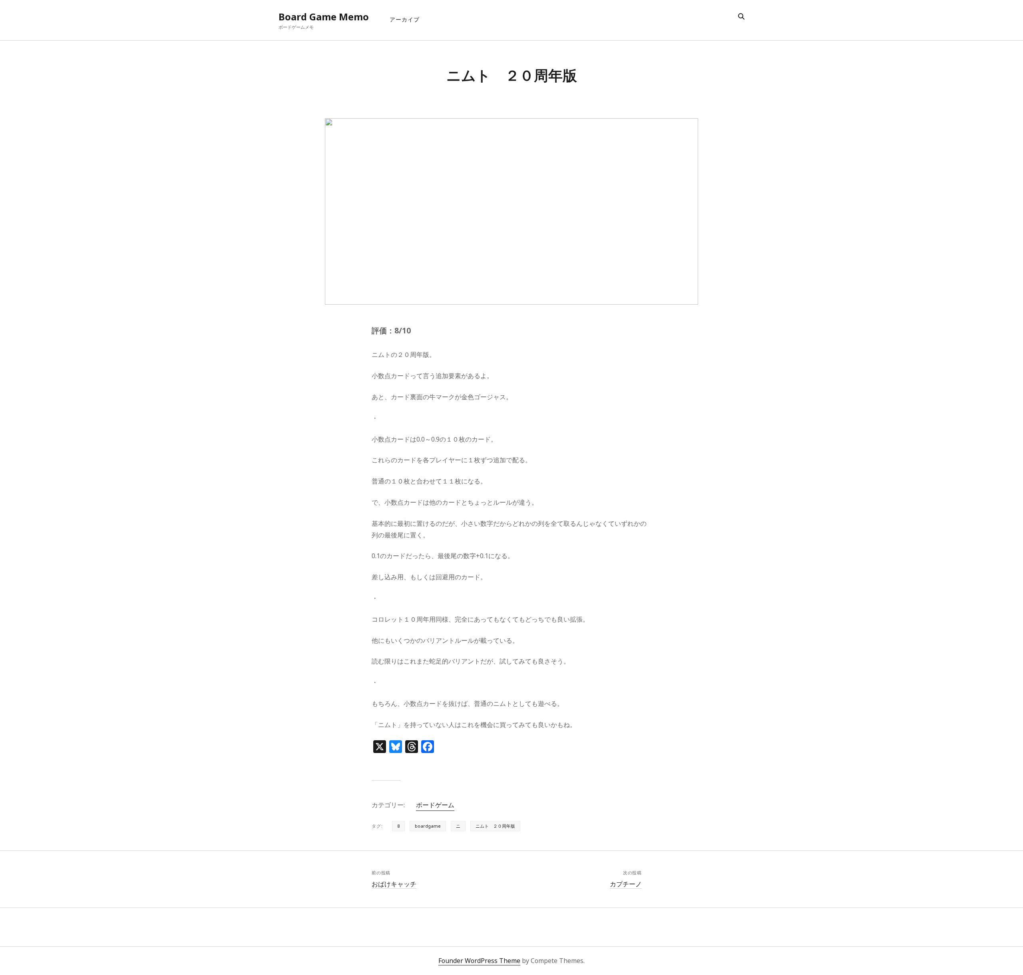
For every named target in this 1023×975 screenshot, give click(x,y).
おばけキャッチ (394, 884)
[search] (741, 17)
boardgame (428, 826)
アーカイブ (405, 19)
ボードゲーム (435, 805)
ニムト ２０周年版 (495, 826)
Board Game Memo (324, 16)
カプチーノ (626, 884)
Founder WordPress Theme (479, 960)
